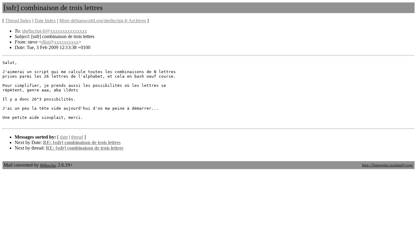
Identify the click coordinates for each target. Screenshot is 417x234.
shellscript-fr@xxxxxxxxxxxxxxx (54, 31)
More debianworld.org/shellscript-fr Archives (102, 20)
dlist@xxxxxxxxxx (60, 41)
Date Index (45, 20)
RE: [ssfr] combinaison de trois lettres (82, 142)
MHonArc (48, 165)
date (64, 137)
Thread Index (18, 20)
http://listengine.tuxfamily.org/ (387, 165)
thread (77, 137)
